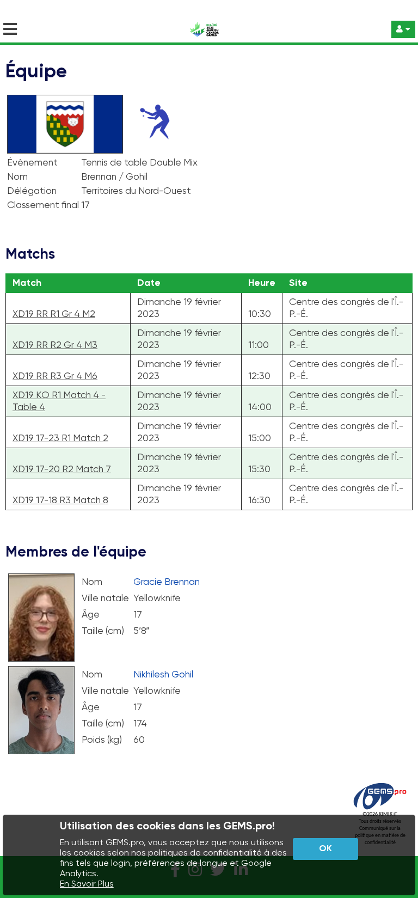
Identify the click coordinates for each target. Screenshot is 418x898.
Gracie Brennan (166, 582)
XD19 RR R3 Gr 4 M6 (55, 376)
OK (325, 849)
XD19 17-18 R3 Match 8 (60, 500)
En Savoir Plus (87, 884)
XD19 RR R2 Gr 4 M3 (55, 345)
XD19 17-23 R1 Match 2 (60, 438)
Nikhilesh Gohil (163, 675)
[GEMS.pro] (380, 810)
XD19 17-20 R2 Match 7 (62, 469)
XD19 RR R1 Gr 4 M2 (54, 314)
